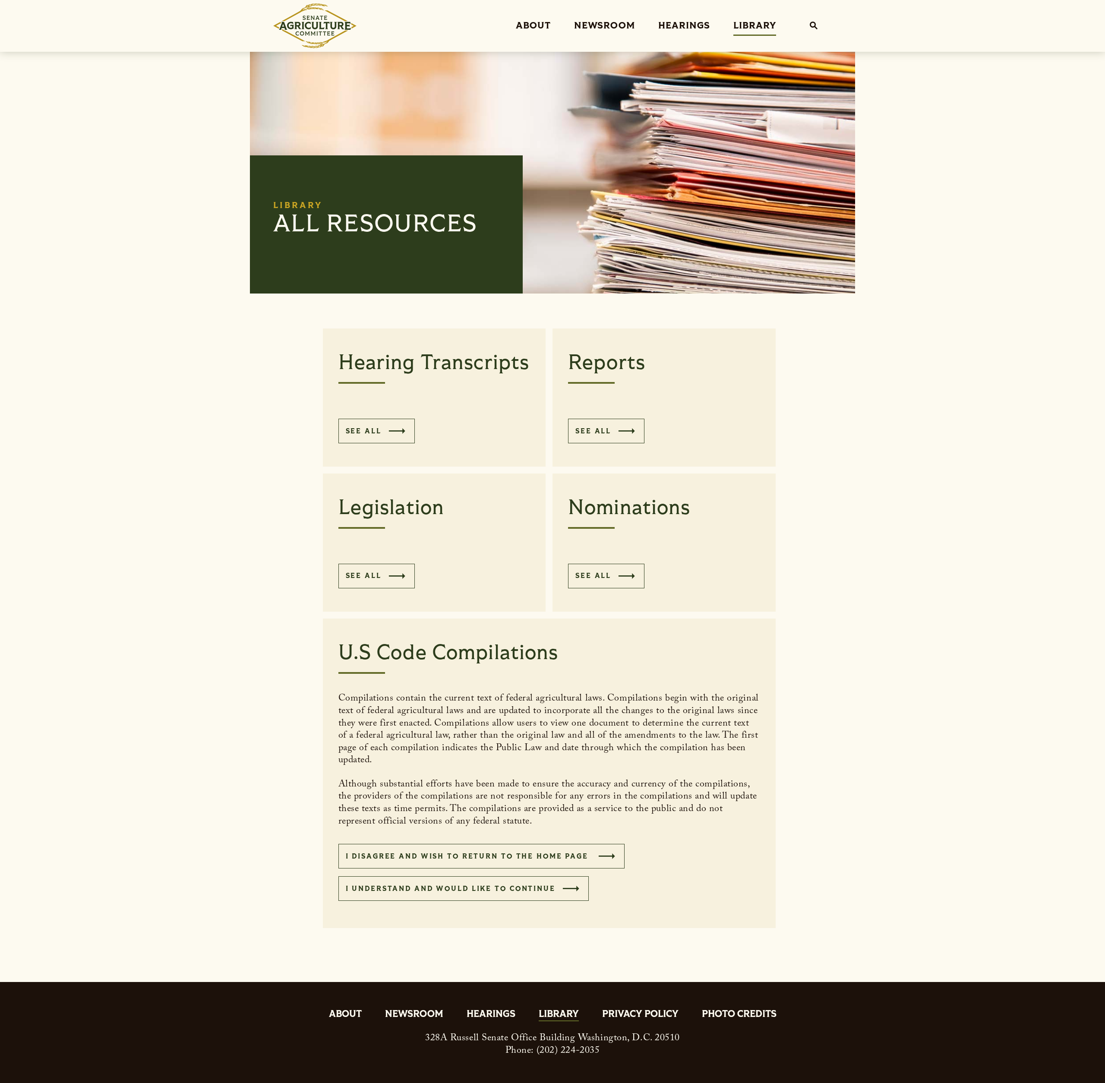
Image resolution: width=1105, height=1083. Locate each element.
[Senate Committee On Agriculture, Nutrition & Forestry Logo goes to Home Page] (315, 26)
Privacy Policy (640, 1014)
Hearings (684, 25)
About (533, 25)
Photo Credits (739, 1014)
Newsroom (604, 25)
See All (364, 431)
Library (754, 25)
